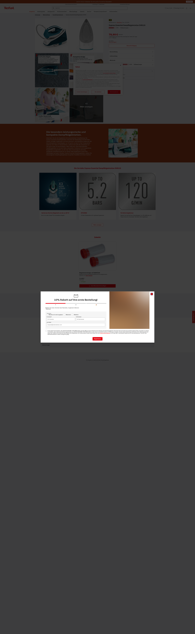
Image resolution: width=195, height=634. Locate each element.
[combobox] (61, 319)
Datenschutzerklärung (105, 333)
